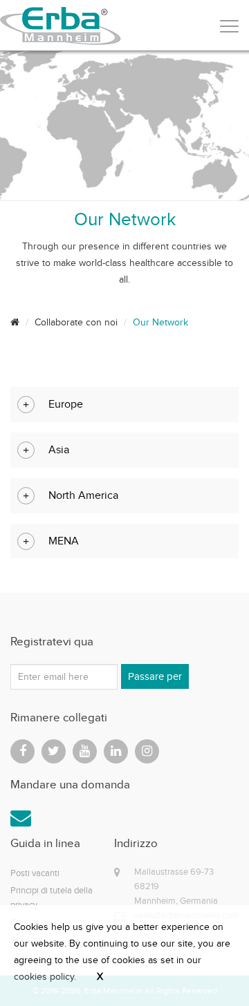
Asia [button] (58, 449)
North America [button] (83, 495)
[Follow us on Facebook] (22, 751)
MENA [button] (63, 541)
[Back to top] (207, 964)
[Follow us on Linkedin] (116, 751)
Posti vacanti (34, 873)
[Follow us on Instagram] (147, 751)
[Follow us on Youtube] (85, 751)
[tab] (124, 404)
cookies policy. (45, 976)
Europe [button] (65, 404)
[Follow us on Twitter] (54, 751)
